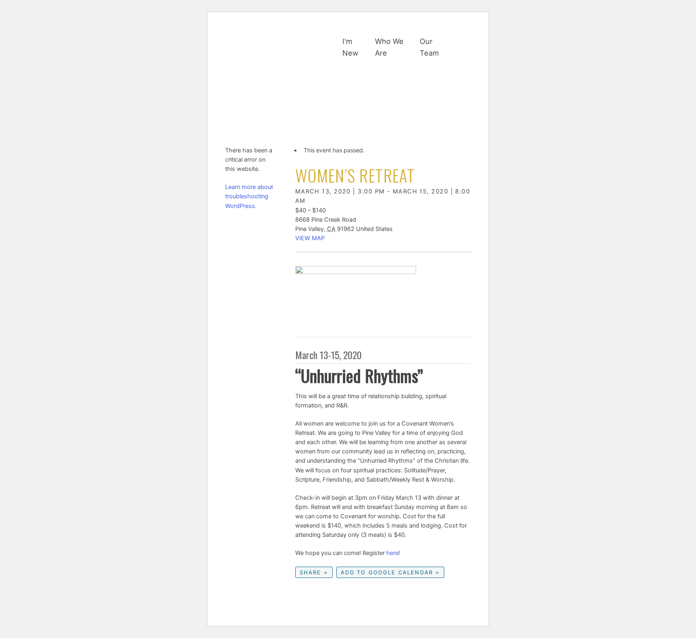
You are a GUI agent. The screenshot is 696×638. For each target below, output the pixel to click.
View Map (310, 238)
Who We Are (389, 47)
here (392, 553)
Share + (314, 572)
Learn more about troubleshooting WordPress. (249, 196)
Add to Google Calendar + (390, 572)
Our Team (429, 47)
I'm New (350, 47)
